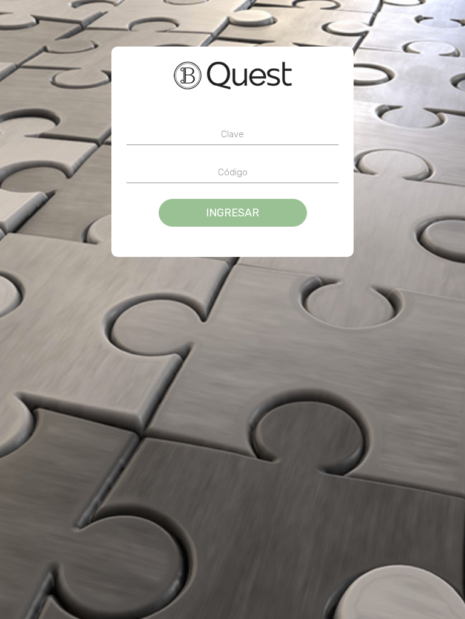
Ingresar (232, 212)
